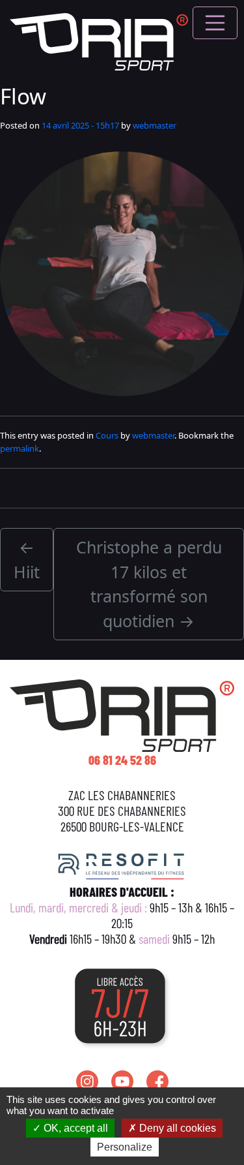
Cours (107, 435)
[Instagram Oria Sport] (87, 1081)
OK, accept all (74, 1128)
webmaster (154, 125)
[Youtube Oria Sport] (122, 1081)
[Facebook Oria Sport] (157, 1081)
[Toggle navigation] (215, 23)
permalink (19, 448)
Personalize (124, 1147)
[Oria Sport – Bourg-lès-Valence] (99, 40)
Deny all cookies (176, 1128)
